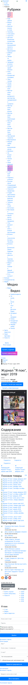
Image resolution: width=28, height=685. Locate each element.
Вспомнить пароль (5, 639)
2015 (22, 599)
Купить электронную (10, 388)
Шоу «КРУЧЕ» (9, 535)
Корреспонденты (15, 294)
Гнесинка (10, 32)
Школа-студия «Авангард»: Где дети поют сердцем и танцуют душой (14, 571)
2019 (22, 595)
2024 (22, 591)
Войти (7, 343)
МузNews (10, 151)
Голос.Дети (10, 34)
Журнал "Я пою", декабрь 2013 (12, 482)
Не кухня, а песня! (9, 168)
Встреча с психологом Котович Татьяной (11, 238)
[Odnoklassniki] (2, 577)
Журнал (6, 5)
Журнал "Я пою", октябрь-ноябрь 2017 (14, 494)
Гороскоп (10, 35)
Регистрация (7, 345)
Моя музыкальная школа (11, 147)
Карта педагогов (9, 613)
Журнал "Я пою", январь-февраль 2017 (14, 479)
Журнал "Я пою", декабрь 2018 (12, 486)
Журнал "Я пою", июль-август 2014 (13, 498)
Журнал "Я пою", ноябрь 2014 (12, 518)
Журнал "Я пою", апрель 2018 (12, 509)
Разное (12, 328)
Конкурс (6, 278)
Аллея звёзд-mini (9, 15)
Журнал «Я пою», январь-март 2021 (14, 505)
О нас (6, 3)
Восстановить (14, 679)
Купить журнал (8, 350)
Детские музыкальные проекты (11, 45)
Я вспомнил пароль (6, 683)
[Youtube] (9, 577)
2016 (22, 601)
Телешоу (10, 202)
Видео (9, 288)
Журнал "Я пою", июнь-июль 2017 (13, 481)
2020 (22, 593)
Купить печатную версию (12, 384)
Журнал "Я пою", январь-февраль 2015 (14, 492)
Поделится (7, 460)
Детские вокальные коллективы (11, 39)
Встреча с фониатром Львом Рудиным (10, 247)
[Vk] (6, 577)
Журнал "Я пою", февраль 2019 (12, 496)
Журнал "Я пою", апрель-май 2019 (13, 520)
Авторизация (4, 668)
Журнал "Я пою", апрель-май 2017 (13, 503)
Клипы (12, 319)
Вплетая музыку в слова (9, 28)
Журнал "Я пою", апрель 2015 (12, 484)
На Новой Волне (9, 155)
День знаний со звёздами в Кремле (16, 532)
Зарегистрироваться (14, 664)
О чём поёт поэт (9, 173)
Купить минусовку (9, 353)
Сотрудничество (9, 280)
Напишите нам (8, 586)
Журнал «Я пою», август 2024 (12, 517)
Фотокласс (10, 208)
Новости (7, 338)
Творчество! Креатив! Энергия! (11, 198)
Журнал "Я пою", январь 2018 (12, 507)
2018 (22, 597)
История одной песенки (10, 67)
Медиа (6, 281)
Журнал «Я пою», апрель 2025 (12, 511)
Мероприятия (11, 140)
